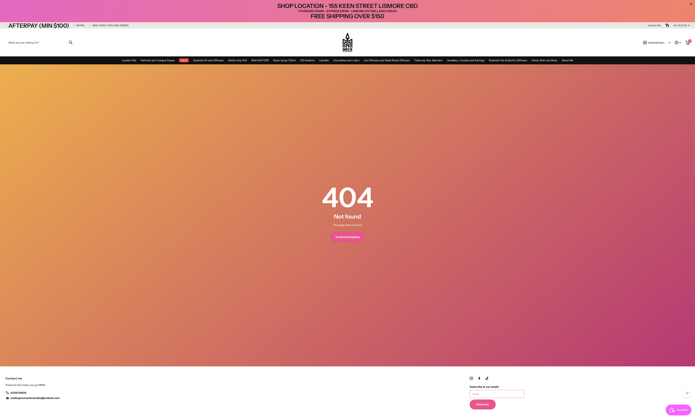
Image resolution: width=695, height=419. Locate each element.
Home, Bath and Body (544, 60)
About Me (567, 60)
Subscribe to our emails (484, 386)
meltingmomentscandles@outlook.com (35, 397)
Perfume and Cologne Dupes (158, 60)
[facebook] (479, 378)
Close (691, 4)
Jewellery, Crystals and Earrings (466, 60)
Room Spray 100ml (284, 60)
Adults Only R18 (237, 60)
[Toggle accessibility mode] (667, 25)
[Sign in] (678, 43)
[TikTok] (487, 378)
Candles (324, 60)
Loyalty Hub (129, 60)
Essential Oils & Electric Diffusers (508, 60)
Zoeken (71, 43)
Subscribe (482, 404)
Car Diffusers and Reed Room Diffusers (387, 60)
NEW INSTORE (260, 60)
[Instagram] (471, 378)
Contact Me (654, 25)
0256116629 (18, 392)
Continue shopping (348, 236)
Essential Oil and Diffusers (208, 60)
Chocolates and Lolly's (346, 60)
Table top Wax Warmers (428, 60)
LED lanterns (307, 60)
